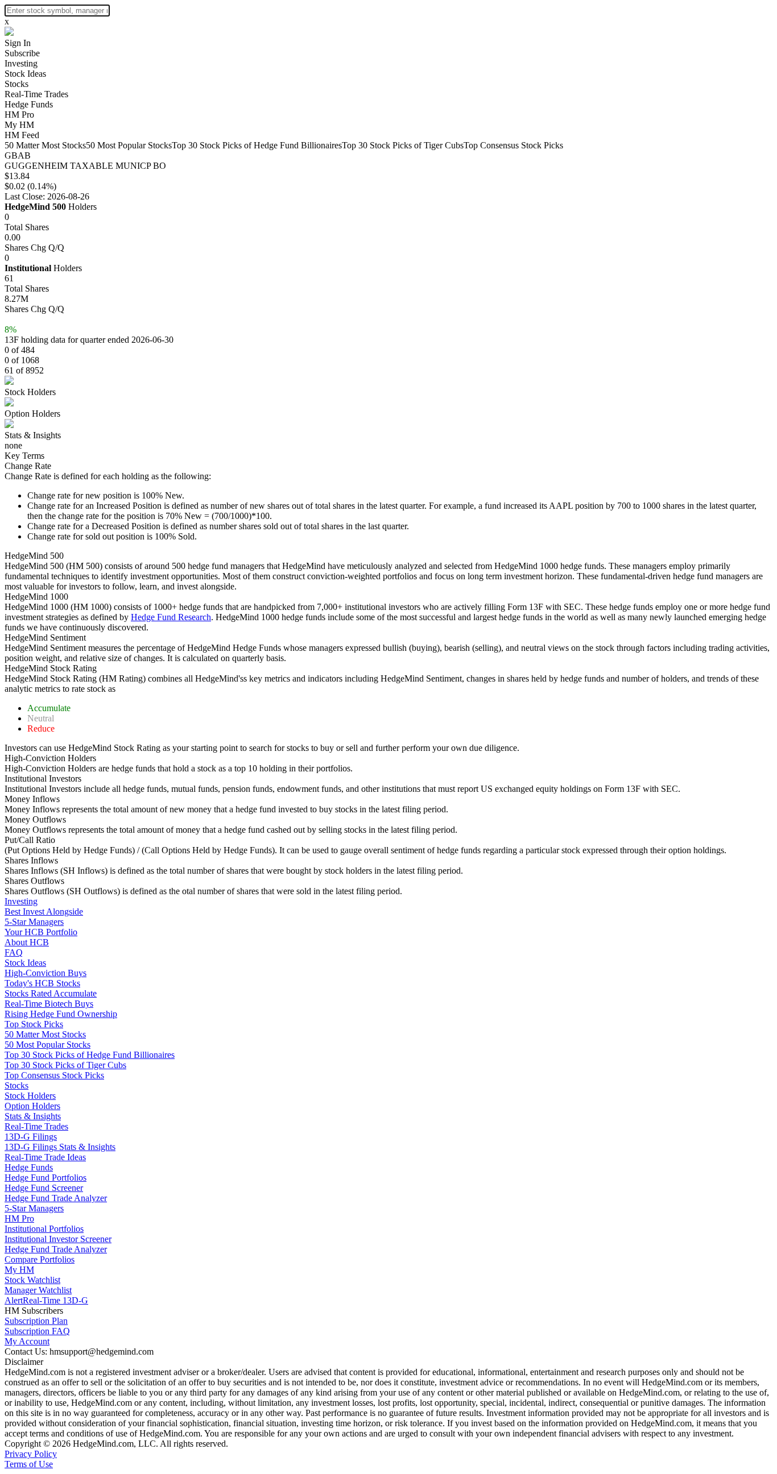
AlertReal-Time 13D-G (46, 1300)
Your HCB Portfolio (41, 932)
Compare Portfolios (40, 1259)
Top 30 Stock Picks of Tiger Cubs (403, 145)
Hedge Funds (29, 104)
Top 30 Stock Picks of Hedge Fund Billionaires (257, 145)
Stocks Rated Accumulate (51, 993)
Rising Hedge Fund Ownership (61, 1014)
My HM (19, 125)
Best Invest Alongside (44, 911)
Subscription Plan (36, 1321)
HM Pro (19, 114)
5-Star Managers (34, 922)
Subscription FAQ (37, 1331)
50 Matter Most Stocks (45, 145)
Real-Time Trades (36, 94)
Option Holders (32, 413)
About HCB (27, 942)
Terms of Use (29, 1464)
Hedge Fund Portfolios (45, 1177)
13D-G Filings (31, 1136)
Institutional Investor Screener (58, 1239)
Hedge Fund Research (171, 617)
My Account (27, 1341)
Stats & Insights (33, 435)
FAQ (14, 952)
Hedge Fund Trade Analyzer (56, 1198)
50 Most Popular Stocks (129, 145)
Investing (21, 63)
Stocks (16, 84)
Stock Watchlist (32, 1280)
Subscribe (22, 53)
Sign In (18, 43)
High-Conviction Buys (45, 973)
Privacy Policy (31, 1454)
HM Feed (22, 135)
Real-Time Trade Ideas (45, 1157)
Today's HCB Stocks (42, 983)
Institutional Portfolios (44, 1229)
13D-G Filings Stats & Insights (60, 1147)
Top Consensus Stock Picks (513, 145)
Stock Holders (30, 392)
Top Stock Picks (34, 1024)
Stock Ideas (25, 73)
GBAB (18, 155)
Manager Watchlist (38, 1290)
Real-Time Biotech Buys (49, 1003)
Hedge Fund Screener (44, 1188)
